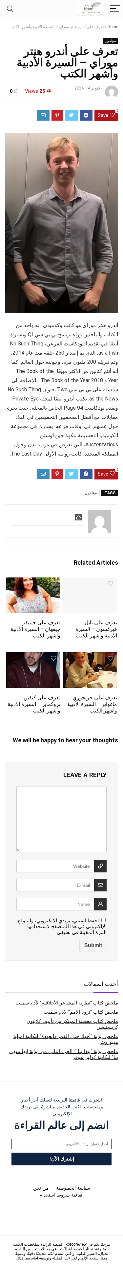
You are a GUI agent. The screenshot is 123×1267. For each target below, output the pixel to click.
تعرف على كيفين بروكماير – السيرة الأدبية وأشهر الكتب (34, 704)
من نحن (41, 1188)
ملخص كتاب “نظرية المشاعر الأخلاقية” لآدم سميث (66, 1003)
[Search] (10, 9)
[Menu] (115, 9)
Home (113, 27)
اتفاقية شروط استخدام (61, 1195)
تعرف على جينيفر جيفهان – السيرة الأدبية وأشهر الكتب (35, 629)
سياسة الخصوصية (73, 1188)
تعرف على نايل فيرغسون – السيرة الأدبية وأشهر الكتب (96, 629)
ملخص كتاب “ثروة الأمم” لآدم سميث (81, 1012)
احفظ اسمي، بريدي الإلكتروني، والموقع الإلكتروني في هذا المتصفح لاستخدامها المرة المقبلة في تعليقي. (62, 926)
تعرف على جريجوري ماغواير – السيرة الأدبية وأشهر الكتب (92, 704)
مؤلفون (110, 41)
